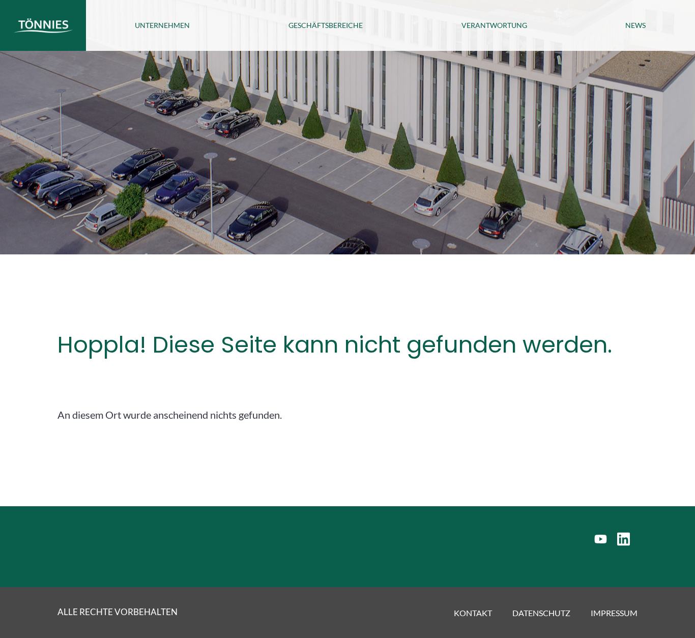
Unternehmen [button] (162, 25)
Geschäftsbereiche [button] (325, 25)
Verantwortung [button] (494, 25)
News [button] (635, 25)
